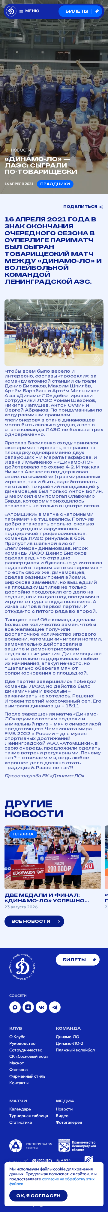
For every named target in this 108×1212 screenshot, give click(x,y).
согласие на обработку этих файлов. (51, 1181)
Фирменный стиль (27, 1076)
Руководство (22, 1043)
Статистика (20, 1122)
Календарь (20, 1109)
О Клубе (17, 1037)
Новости (64, 1109)
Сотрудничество (25, 1050)
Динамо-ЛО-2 (69, 1043)
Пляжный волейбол (75, 1050)
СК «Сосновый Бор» (28, 1056)
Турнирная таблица (28, 1115)
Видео (62, 1115)
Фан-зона (18, 1069)
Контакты (18, 1083)
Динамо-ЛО (67, 1037)
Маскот (16, 1063)
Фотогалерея (69, 1122)
